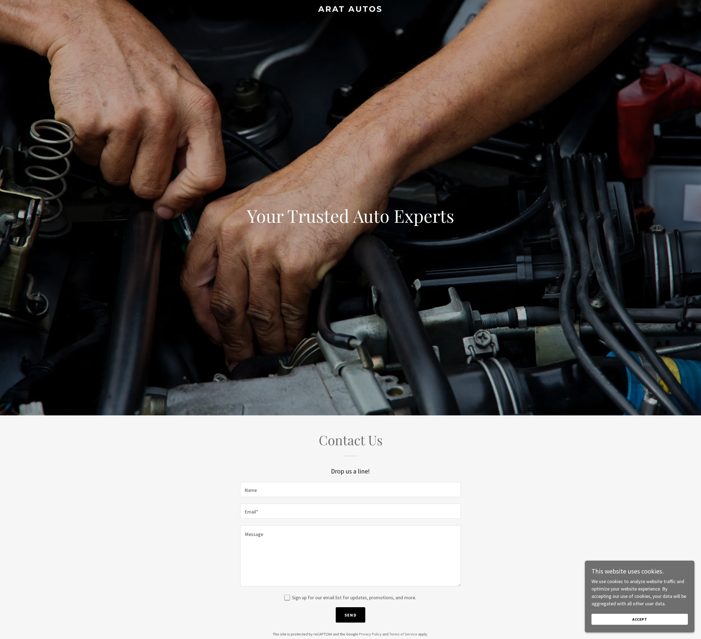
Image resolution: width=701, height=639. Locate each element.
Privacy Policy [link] (370, 634)
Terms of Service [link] (403, 634)
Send (350, 615)
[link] (350, 10)
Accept (639, 619)
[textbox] (350, 489)
